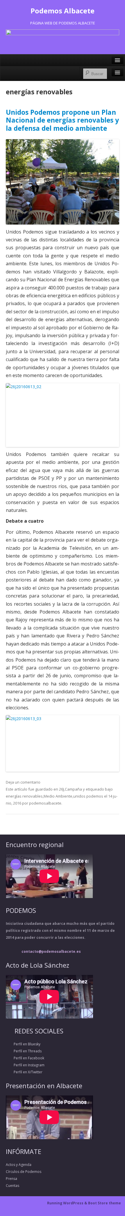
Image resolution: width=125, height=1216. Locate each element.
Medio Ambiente (58, 796)
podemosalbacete (45, 803)
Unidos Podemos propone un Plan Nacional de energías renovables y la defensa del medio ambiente (62, 120)
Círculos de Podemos (23, 1171)
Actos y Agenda (18, 1164)
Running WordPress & (67, 1203)
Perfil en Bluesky (23, 1044)
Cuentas (12, 1185)
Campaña (73, 789)
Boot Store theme (104, 1203)
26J (61, 789)
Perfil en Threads (24, 1051)
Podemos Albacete (62, 10)
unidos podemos (88, 796)
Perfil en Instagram (25, 1065)
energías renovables (24, 796)
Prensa (11, 1178)
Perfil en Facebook (25, 1058)
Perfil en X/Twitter (24, 1072)
